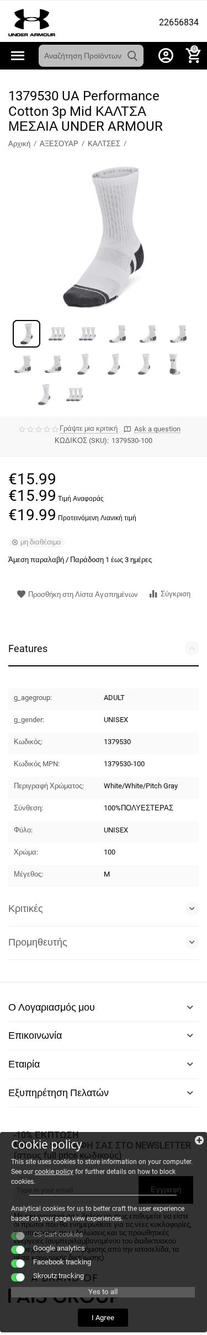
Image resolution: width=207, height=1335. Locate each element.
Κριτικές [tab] (25, 908)
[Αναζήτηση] (132, 56)
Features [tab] (27, 648)
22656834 (179, 23)
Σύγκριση (175, 594)
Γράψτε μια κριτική (89, 428)
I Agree (103, 1317)
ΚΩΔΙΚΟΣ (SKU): (82, 440)
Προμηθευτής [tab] (37, 942)
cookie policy (54, 1172)
